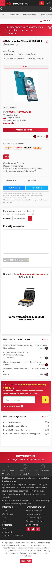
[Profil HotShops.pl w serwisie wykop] (33, 529)
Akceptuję (26, 561)
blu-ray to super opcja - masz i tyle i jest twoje (22, 362)
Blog (4, 517)
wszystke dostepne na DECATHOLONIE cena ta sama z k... (25, 370)
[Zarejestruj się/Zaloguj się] (48, 3)
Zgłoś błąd (7, 532)
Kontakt (5, 521)
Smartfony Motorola (36, 59)
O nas (4, 510)
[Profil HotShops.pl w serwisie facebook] (28, 529)
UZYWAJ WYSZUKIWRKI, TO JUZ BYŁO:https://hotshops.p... (15, 353)
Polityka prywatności (35, 521)
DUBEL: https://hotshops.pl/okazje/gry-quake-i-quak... (25, 345)
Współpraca (7, 514)
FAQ (4, 528)
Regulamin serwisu (34, 510)
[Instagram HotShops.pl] (37, 529)
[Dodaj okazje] (41, 3)
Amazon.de (8, 54)
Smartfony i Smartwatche (14, 59)
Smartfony (30, 54)
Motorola (19, 54)
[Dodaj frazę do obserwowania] (45, 399)
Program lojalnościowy (12, 535)
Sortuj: (7, 218)
